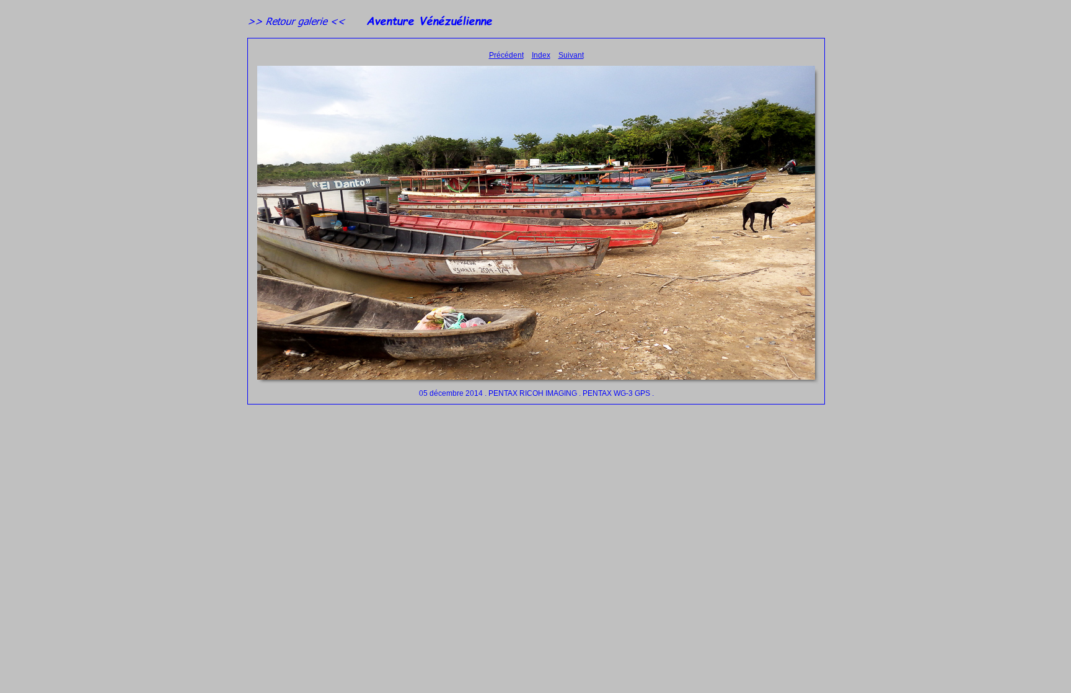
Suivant (571, 55)
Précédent (506, 55)
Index (541, 55)
